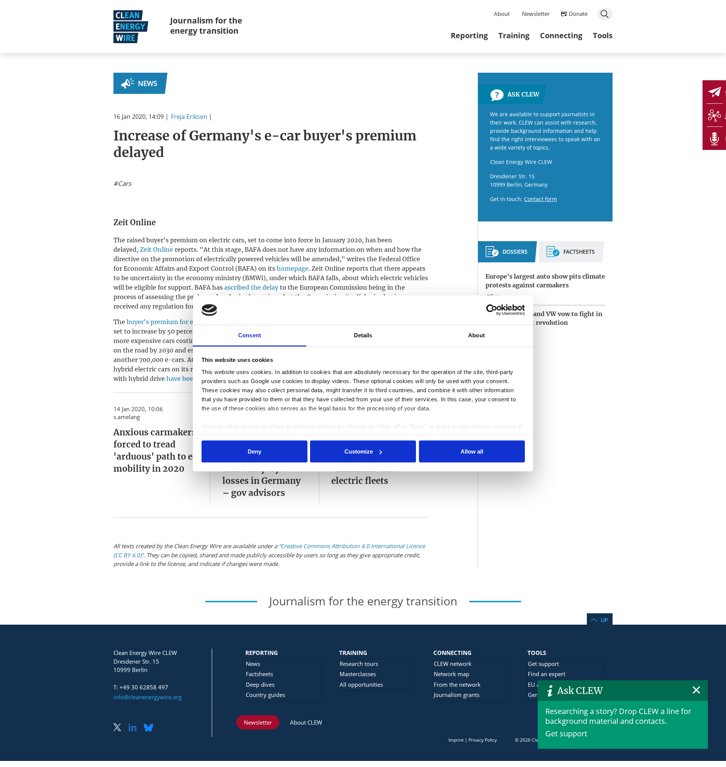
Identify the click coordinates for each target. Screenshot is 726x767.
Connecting (561, 35)
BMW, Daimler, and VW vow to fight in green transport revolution (544, 318)
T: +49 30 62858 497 (140, 687)
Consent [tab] (249, 335)
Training (513, 35)
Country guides (265, 694)
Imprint (456, 740)
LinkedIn (135, 728)
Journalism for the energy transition (206, 25)
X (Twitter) (120, 728)
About (502, 13)
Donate (578, 13)
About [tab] (476, 335)
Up (604, 620)
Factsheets (259, 674)
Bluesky (150, 728)
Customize (358, 451)
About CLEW (306, 722)
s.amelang (126, 417)
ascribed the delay (251, 287)
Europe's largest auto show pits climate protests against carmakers (545, 281)
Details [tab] (363, 335)
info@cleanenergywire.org (147, 697)
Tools (603, 35)
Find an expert (546, 674)
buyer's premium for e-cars (168, 322)
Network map (451, 674)
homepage (293, 268)
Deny (254, 451)
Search (605, 14)
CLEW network (453, 663)
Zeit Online (156, 249)
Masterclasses (358, 674)
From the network (457, 684)
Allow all (472, 451)
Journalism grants (456, 694)
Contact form (540, 199)
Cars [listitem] (123, 183)
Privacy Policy (482, 740)
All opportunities (361, 684)
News (147, 83)
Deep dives (260, 684)
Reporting (469, 35)
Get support (566, 733)
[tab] (506, 254)
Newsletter (536, 13)
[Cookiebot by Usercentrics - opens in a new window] (492, 310)
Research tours (359, 663)
